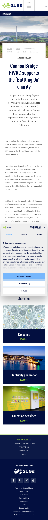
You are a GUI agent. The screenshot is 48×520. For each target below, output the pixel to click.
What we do (24, 447)
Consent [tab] (8, 234)
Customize (22, 284)
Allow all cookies (24, 276)
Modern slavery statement (24, 511)
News (18, 48)
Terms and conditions (24, 488)
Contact (24, 454)
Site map (24, 494)
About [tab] (39, 234)
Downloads (24, 501)
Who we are (24, 450)
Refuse (24, 291)
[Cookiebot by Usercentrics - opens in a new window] (30, 227)
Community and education (24, 443)
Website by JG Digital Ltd (24, 514)
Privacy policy (24, 491)
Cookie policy (24, 508)
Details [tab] (24, 234)
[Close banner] (44, 227)
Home (9, 48)
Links (24, 504)
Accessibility (24, 498)
